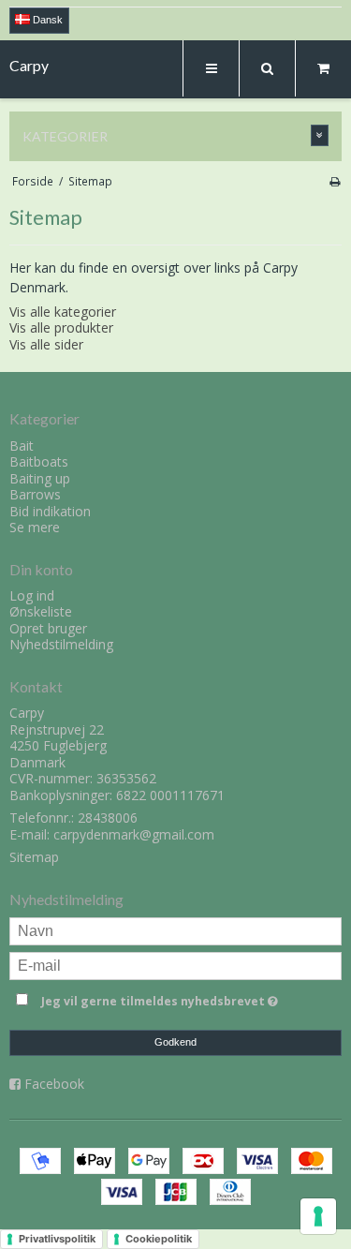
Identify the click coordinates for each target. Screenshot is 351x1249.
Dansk (46, 19)
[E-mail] (175, 965)
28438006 (108, 817)
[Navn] (175, 930)
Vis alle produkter (61, 327)
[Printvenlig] (335, 180)
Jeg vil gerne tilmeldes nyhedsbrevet (165, 998)
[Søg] (267, 68)
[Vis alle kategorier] (320, 135)
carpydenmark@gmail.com (133, 834)
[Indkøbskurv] (323, 68)
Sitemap (34, 857)
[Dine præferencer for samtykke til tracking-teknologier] (318, 1216)
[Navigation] (211, 68)
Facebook (54, 1084)
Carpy (29, 65)
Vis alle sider (46, 344)
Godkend (175, 1042)
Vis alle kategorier (62, 311)
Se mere (34, 527)
